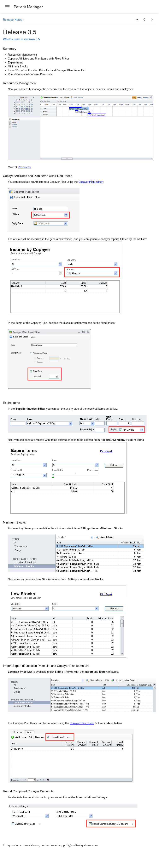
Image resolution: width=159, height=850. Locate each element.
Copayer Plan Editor (90, 181)
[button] (137, 19)
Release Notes (12, 19)
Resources (24, 167)
